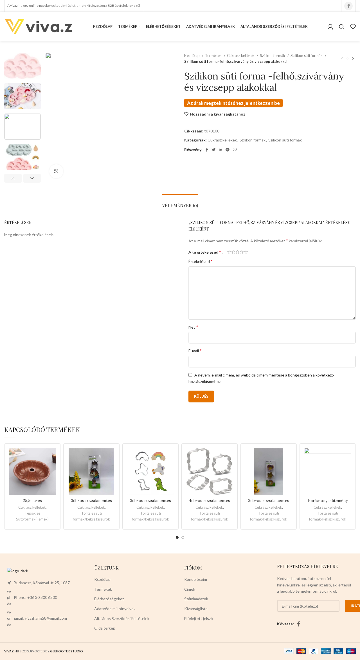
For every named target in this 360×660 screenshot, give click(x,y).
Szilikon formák (273, 55)
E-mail (195, 350)
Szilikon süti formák (307, 55)
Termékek (213, 55)
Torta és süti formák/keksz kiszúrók (91, 516)
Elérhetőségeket (109, 598)
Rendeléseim (195, 579)
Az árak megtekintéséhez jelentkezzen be (233, 103)
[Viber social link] (234, 149)
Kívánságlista (196, 608)
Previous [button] (13, 178)
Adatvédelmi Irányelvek (115, 608)
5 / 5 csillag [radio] (246, 252)
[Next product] (353, 58)
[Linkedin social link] (220, 149)
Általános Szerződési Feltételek (121, 618)
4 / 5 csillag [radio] (242, 252)
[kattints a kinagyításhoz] (56, 171)
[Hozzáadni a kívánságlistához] (52, 457)
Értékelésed (200, 261)
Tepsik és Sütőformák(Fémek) (32, 516)
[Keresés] (341, 26)
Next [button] (32, 178)
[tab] (180, 202)
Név (193, 326)
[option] (22, 66)
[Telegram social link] (227, 149)
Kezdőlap (192, 55)
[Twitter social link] (213, 149)
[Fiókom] (330, 26)
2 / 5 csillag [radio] (233, 252)
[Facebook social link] (348, 6)
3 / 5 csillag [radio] (237, 252)
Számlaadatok (196, 598)
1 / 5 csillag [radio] (229, 252)
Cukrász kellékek (241, 55)
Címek (189, 589)
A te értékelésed (204, 252)
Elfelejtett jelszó (198, 618)
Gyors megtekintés (52, 469)
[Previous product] (342, 58)
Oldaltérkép (104, 628)
